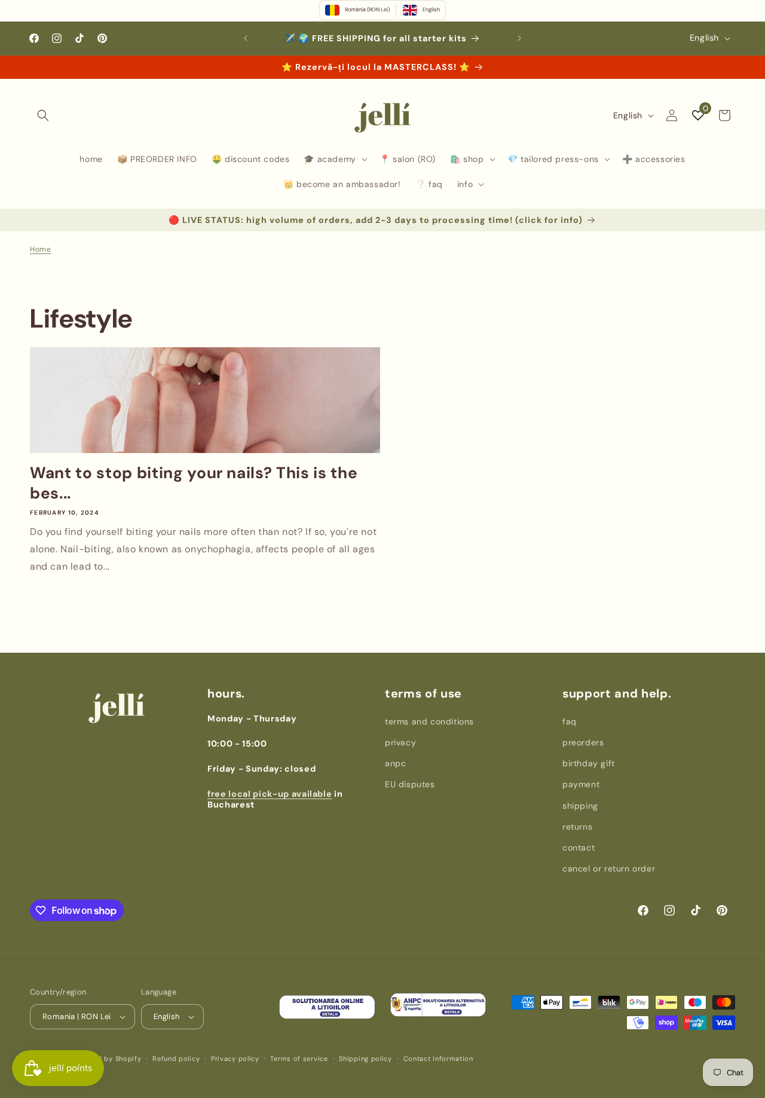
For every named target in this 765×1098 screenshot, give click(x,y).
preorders (583, 742)
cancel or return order (608, 868)
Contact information (438, 1058)
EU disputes (410, 784)
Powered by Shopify (107, 1058)
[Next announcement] (519, 38)
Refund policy (176, 1058)
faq (569, 721)
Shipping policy (365, 1058)
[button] (43, 115)
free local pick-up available (269, 793)
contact (578, 847)
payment (580, 784)
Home (40, 249)
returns (577, 826)
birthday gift (588, 763)
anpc (395, 763)
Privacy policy (235, 1058)
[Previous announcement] (245, 38)
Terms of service (299, 1058)
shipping (580, 805)
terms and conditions (429, 721)
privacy (400, 742)
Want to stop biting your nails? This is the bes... (193, 483)
